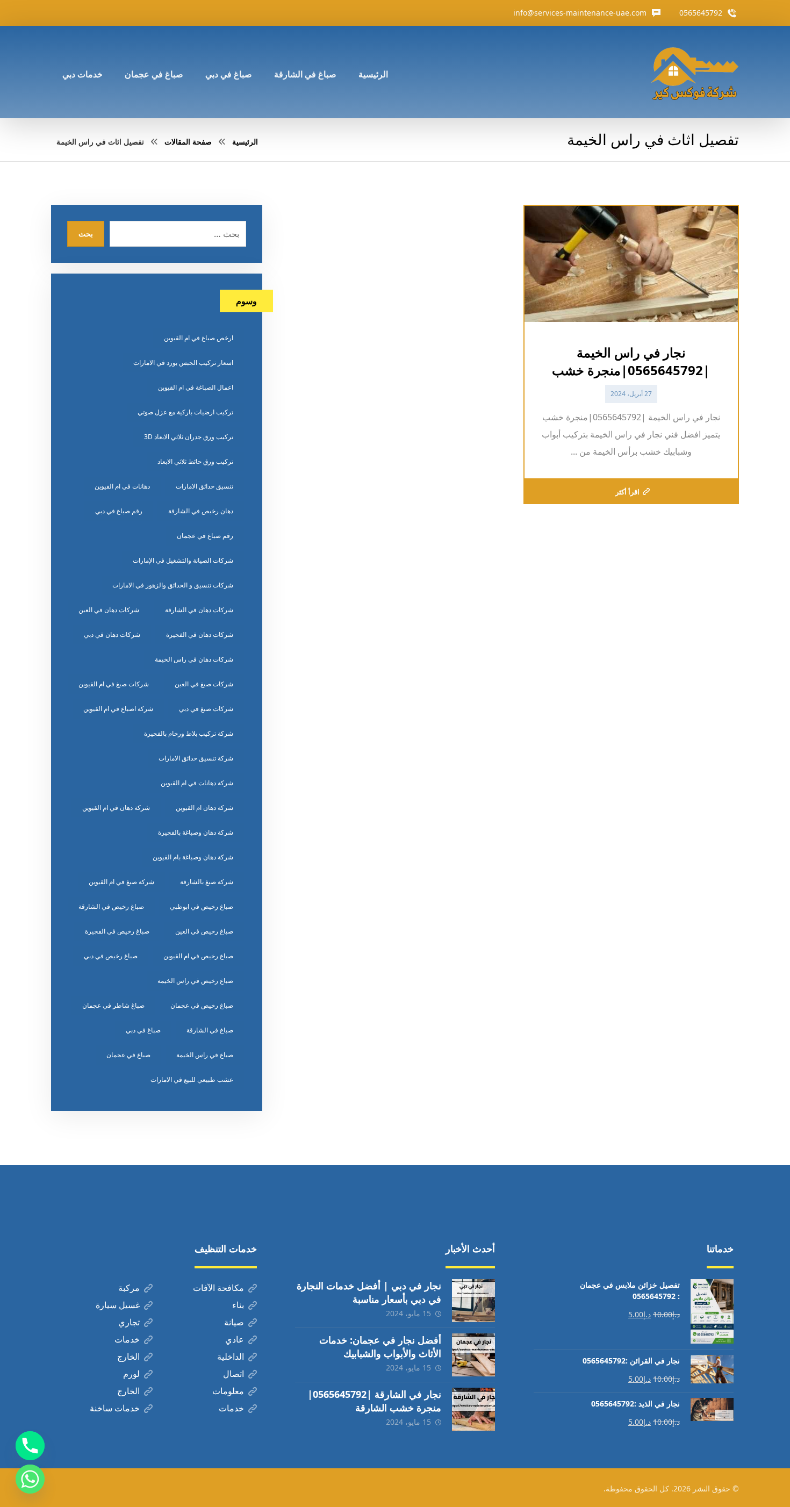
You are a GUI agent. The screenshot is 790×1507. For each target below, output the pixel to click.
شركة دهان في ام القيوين (116, 807)
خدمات (127, 1339)
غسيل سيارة (118, 1305)
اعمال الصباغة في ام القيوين (195, 387)
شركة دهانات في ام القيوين (197, 782)
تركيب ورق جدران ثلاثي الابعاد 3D (188, 436)
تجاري (129, 1322)
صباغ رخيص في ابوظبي (201, 906)
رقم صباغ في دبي (118, 510)
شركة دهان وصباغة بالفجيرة (195, 832)
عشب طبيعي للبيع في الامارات (191, 1079)
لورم (131, 1374)
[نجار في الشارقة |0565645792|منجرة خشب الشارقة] (473, 1409)
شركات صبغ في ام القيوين (113, 683)
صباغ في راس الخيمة (204, 1054)
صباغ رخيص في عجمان (201, 1005)
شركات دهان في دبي (112, 634)
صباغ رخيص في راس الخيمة (195, 980)
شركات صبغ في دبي (206, 708)
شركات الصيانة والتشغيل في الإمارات (183, 560)
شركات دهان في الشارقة (199, 609)
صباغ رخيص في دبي (111, 955)
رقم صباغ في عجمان (205, 535)
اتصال (233, 1374)
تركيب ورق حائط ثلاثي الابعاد (195, 461)
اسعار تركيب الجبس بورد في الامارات (183, 362)
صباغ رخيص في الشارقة (111, 906)
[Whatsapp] (30, 1479)
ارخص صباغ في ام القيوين (198, 337)
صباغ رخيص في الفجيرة (117, 931)
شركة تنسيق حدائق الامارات (196, 758)
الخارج (128, 1356)
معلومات (228, 1391)
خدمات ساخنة (115, 1408)
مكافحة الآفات (218, 1288)
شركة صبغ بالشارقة (206, 881)
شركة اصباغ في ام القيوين (118, 708)
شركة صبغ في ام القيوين (121, 881)
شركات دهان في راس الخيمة (194, 659)
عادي (234, 1339)
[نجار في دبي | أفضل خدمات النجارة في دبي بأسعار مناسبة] (473, 1300)
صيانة (234, 1322)
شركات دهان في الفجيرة (199, 634)
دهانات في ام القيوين (122, 486)
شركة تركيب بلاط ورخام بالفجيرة (188, 733)
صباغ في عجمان (128, 1054)
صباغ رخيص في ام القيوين (198, 955)
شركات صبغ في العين (204, 683)
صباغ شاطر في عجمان (113, 1005)
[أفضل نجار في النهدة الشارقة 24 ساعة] (694, 72)
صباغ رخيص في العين (204, 931)
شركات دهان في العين (108, 609)
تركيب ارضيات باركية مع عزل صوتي (185, 412)
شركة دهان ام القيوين (204, 807)
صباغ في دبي (143, 1030)
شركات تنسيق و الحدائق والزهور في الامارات (172, 585)
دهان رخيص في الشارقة (200, 510)
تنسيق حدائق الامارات (204, 486)
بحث (85, 233)
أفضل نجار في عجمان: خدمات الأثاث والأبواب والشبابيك (380, 1346)
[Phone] (30, 1445)
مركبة (129, 1288)
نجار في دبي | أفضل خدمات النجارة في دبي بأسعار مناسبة (369, 1292)
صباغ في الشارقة (209, 1030)
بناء (238, 1305)
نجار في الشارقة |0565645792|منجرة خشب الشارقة (374, 1401)
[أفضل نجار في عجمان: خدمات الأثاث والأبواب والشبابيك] (473, 1354)
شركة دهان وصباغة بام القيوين (193, 857)
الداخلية (230, 1356)
